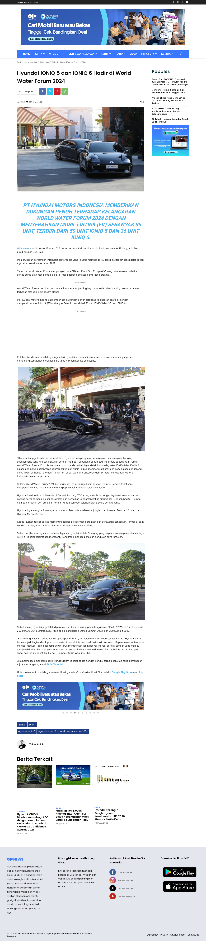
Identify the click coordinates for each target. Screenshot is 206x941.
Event (32, 724)
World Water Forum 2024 (74, 731)
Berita (20, 62)
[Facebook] (174, 2)
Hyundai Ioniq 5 (26, 731)
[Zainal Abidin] (21, 744)
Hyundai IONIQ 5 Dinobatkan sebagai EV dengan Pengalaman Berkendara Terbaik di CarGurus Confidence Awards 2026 (32, 822)
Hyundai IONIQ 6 (47, 731)
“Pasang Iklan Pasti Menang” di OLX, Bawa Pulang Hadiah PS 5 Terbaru (168, 101)
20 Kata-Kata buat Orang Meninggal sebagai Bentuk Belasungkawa (166, 111)
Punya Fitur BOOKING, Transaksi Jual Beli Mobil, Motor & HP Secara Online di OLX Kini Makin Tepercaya (170, 82)
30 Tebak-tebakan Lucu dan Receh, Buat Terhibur (170, 120)
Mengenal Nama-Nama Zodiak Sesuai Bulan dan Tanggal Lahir (168, 91)
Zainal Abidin (25, 102)
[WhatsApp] (64, 91)
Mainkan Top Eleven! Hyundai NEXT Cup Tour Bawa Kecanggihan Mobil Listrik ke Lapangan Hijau (72, 815)
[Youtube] (187, 2)
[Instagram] (178, 2)
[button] (181, 54)
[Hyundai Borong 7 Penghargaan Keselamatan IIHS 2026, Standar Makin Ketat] (111, 785)
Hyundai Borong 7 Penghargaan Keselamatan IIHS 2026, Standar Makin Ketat (109, 814)
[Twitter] (182, 2)
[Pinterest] (57, 91)
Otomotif (21, 812)
